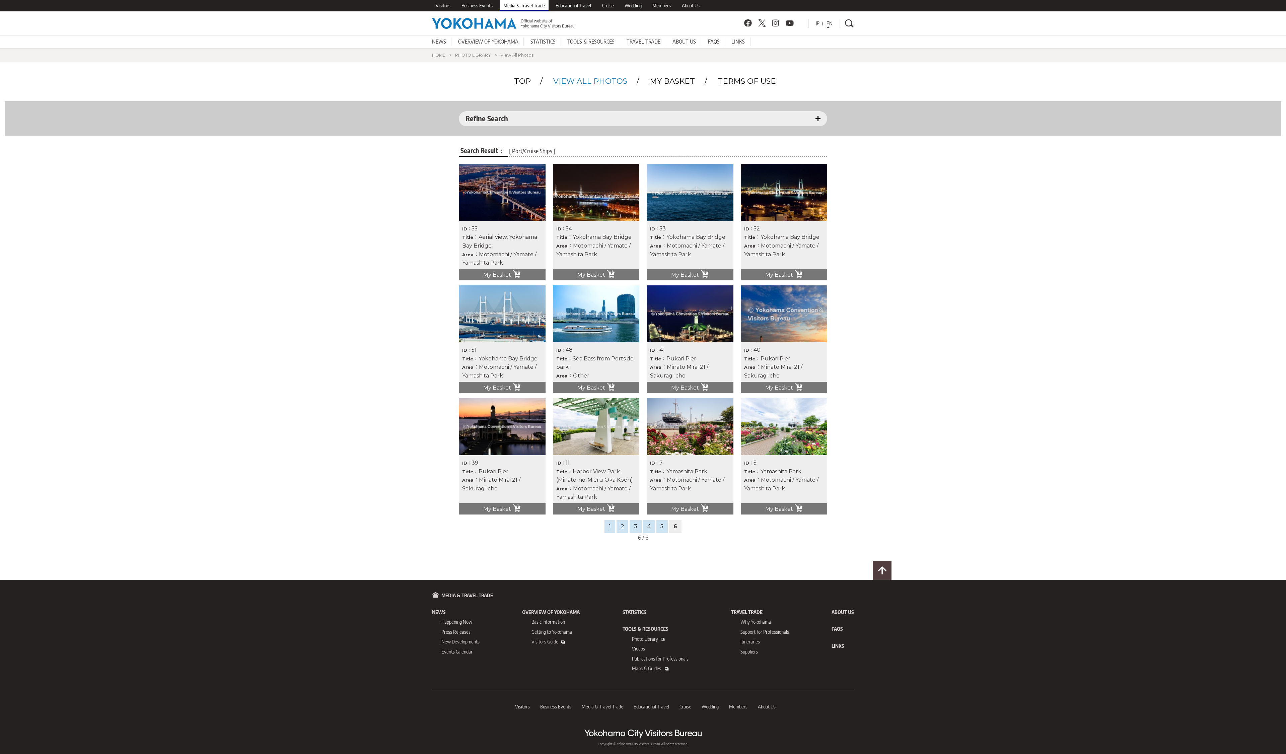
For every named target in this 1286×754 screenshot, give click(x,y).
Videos (638, 649)
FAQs (714, 41)
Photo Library (645, 639)
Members (661, 5)
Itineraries (750, 641)
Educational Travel (573, 5)
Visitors (443, 5)
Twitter (762, 23)
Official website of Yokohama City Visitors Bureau (548, 23)
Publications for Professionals (660, 659)
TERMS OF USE (747, 81)
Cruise (608, 5)
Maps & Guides (647, 668)
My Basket (497, 275)
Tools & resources (591, 41)
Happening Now (456, 622)
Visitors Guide (544, 641)
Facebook (748, 23)
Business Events (477, 5)
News (439, 41)
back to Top (882, 570)
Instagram (775, 23)
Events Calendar (457, 652)
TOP (522, 81)
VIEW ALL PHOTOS (590, 81)
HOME (438, 55)
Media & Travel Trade (524, 5)
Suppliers (749, 652)
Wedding (633, 5)
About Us (691, 5)
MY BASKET (672, 81)
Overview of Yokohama (488, 41)
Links (738, 41)
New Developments (460, 641)
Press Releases (456, 632)
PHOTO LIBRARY (473, 55)
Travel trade (643, 41)
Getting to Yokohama (551, 632)
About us (684, 41)
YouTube (789, 23)
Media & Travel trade (467, 595)
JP (817, 23)
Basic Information (548, 622)
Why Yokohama (755, 622)
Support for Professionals (764, 632)
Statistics (543, 41)
